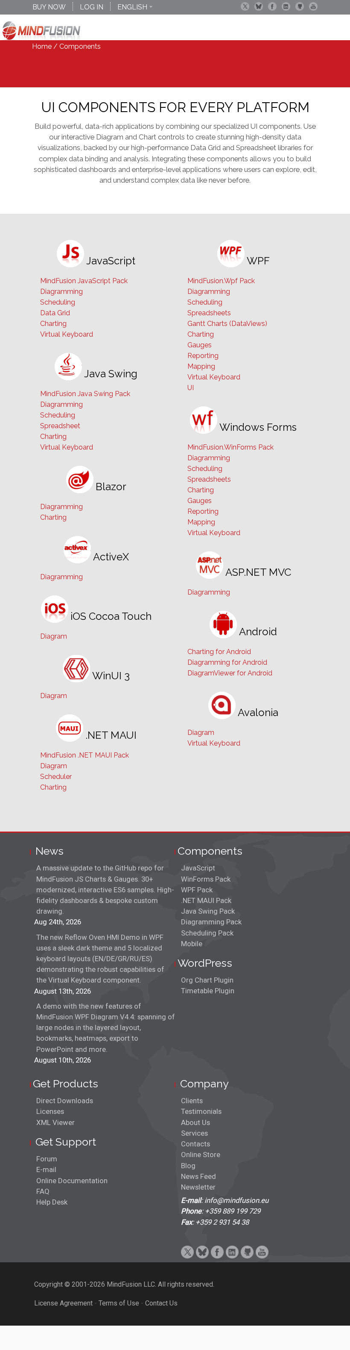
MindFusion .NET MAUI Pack (84, 755)
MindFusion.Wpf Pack (221, 281)
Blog (188, 1165)
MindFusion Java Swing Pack (85, 394)
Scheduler (56, 777)
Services (194, 1133)
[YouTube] (313, 6)
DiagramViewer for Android (229, 673)
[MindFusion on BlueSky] (258, 6)
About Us (195, 1122)
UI (190, 388)
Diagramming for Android (227, 662)
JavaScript (198, 868)
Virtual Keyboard (66, 334)
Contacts (195, 1144)
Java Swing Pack (208, 911)
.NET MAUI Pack (206, 900)
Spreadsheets (209, 313)
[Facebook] (272, 6)
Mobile (191, 943)
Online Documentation (72, 1180)
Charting (53, 324)
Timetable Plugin (207, 990)
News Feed (198, 1176)
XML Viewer (55, 1122)
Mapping (201, 366)
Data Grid (55, 313)
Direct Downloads (64, 1100)
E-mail (46, 1169)
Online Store (200, 1154)
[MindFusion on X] (245, 6)
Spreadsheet (60, 426)
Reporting (203, 356)
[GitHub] (299, 6)
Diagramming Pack (211, 922)
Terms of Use (119, 1303)
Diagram (53, 636)
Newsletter (198, 1187)
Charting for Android (219, 652)
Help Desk (51, 1202)
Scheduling (57, 302)
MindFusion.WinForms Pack (230, 447)
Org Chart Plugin (207, 980)
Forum (46, 1159)
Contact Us (161, 1303)
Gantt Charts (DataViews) (227, 324)
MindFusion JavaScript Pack (84, 281)
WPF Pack (197, 889)
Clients (192, 1100)
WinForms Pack (205, 879)
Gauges (199, 345)
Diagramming (61, 291)
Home (42, 46)
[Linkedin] (286, 6)
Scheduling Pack (207, 933)
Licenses (50, 1111)
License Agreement (63, 1303)
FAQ (43, 1191)
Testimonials (201, 1111)
